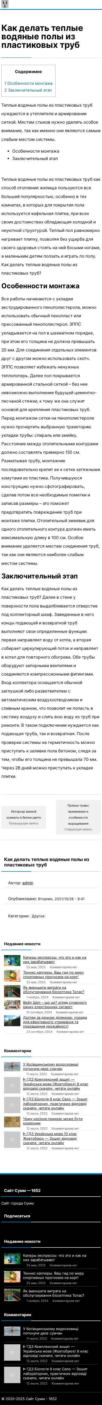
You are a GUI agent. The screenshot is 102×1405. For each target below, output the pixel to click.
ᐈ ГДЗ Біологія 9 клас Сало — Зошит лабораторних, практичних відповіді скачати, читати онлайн (55, 1103)
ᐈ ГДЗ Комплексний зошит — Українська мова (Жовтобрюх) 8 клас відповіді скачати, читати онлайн (55, 1083)
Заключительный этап (28, 90)
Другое (38, 916)
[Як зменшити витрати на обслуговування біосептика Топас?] (12, 991)
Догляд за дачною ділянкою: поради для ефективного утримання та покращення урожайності (55, 1021)
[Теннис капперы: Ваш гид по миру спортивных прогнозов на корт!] (12, 976)
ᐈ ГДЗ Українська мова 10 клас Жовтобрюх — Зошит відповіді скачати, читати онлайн (50, 1138)
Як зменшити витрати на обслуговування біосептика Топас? (53, 989)
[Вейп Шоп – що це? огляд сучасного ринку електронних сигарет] (12, 1005)
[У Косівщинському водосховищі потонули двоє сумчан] (12, 1066)
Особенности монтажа (28, 83)
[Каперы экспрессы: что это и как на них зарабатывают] (12, 960)
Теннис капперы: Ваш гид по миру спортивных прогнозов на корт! (53, 974)
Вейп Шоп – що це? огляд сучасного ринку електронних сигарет (55, 1004)
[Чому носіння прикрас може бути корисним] (12, 1121)
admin (27, 882)
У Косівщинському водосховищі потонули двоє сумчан (50, 1066)
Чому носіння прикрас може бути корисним (53, 1120)
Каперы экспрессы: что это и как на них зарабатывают (54, 959)
